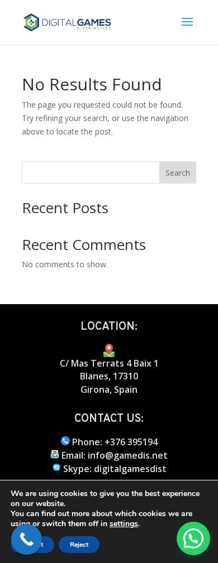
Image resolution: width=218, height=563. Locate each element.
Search (177, 172)
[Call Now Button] (26, 539)
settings (124, 524)
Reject (79, 544)
